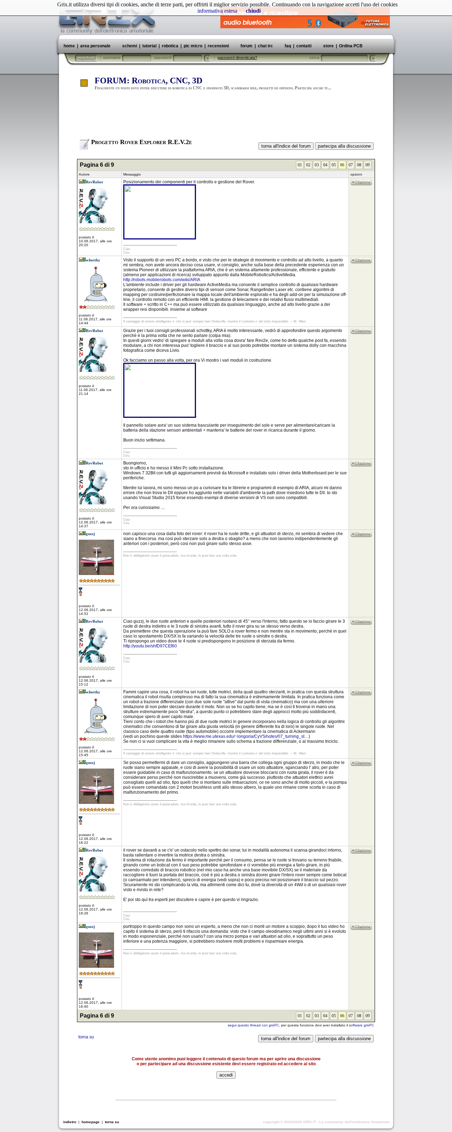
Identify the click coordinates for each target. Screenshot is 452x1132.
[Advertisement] (226, 118)
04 (325, 164)
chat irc (265, 45)
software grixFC (361, 1025)
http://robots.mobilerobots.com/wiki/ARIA (161, 279)
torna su (86, 1037)
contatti (303, 45)
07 (351, 164)
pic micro (193, 45)
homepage (91, 1122)
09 (367, 164)
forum (246, 45)
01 (300, 164)
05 (334, 164)
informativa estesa (217, 11)
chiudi (253, 11)
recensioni (218, 45)
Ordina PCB (350, 45)
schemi (129, 45)
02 (308, 164)
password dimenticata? (237, 57)
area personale (95, 45)
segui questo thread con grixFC (253, 1025)
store (328, 45)
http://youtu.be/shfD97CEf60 (150, 646)
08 (359, 164)
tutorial (149, 45)
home (69, 45)
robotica (170, 45)
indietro (69, 1122)
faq (288, 45)
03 (317, 164)
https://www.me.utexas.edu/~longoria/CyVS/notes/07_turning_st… (246, 736)
